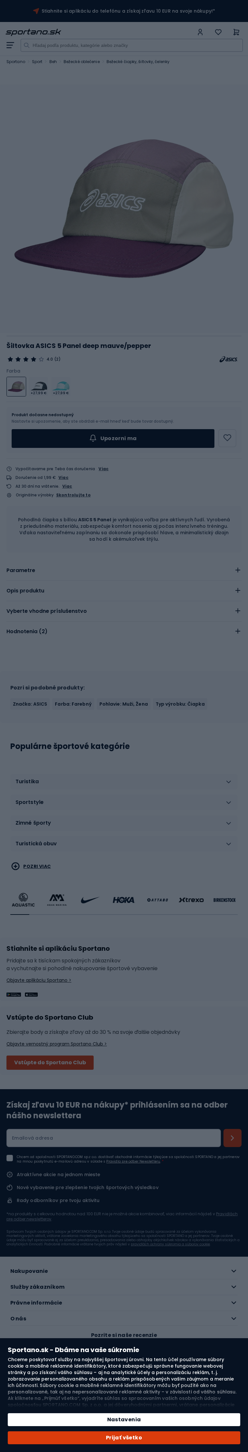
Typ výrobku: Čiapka (180, 704)
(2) (57, 359)
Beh (53, 61)
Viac (103, 468)
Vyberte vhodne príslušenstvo (46, 611)
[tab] (124, 570)
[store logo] (99, 32)
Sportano (15, 61)
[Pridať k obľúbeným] (227, 438)
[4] (25, 359)
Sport (37, 61)
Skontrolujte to (73, 495)
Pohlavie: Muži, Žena (123, 704)
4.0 (49, 359)
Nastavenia (124, 1419)
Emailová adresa (32, 1138)
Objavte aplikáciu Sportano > (38, 980)
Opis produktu (25, 590)
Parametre (20, 570)
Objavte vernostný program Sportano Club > (56, 1044)
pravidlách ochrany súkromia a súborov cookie (170, 1244)
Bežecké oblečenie (82, 61)
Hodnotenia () (26, 631)
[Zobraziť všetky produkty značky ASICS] (229, 359)
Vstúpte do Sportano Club (50, 1062)
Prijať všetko (124, 1437)
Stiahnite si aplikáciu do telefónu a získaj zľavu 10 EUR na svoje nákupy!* (128, 11)
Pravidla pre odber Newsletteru (133, 1161)
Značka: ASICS (30, 704)
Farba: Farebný (73, 704)
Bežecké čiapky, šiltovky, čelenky (138, 61)
